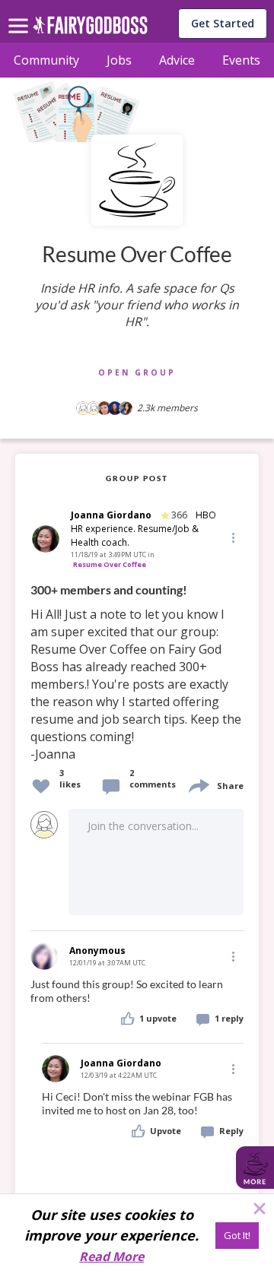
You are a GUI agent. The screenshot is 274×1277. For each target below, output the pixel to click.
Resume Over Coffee (109, 564)
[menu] (20, 13)
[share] (197, 784)
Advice (177, 60)
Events (241, 60)
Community (46, 60)
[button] (232, 537)
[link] (137, 672)
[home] (90, 29)
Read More (111, 1256)
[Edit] (232, 537)
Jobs (119, 60)
